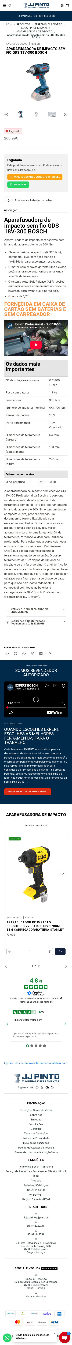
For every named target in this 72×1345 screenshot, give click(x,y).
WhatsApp (20, 184)
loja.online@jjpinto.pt (36, 1217)
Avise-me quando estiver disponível (37, 176)
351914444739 (36, 1234)
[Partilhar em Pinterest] (32, 654)
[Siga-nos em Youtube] (47, 1087)
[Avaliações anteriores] (7, 1024)
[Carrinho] (67, 5)
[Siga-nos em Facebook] (37, 1087)
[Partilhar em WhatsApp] (24, 654)
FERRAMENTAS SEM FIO (48, 24)
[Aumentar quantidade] (50, 951)
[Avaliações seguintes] (65, 1024)
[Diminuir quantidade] (10, 951)
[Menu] (4, 5)
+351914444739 (36, 1226)
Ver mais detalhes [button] (36, 1296)
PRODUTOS (23, 24)
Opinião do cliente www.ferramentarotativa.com (35, 1063)
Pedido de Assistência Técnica (36, 1147)
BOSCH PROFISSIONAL (34, 28)
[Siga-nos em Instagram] (32, 1087)
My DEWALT (36, 1194)
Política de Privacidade (36, 1138)
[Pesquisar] (9, 5)
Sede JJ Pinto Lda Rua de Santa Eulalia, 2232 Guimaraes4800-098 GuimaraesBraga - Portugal (36, 1283)
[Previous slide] (6, 114)
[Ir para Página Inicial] (36, 5)
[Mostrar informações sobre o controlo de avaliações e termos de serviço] (61, 998)
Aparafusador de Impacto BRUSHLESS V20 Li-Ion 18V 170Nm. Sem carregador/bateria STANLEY (35, 925)
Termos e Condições (36, 1133)
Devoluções (36, 1124)
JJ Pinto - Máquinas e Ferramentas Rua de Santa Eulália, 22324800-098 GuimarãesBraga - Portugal (36, 1247)
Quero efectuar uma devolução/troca (36, 1152)
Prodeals (36, 1180)
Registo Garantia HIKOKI (36, 1199)
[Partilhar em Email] (41, 654)
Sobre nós (36, 1114)
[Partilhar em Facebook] (7, 654)
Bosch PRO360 (36, 1189)
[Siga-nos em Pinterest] (52, 1087)
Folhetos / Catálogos (36, 1185)
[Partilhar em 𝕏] (16, 654)
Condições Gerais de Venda (36, 1110)
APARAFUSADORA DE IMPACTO (34, 32)
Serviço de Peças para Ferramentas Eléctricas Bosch (36, 1171)
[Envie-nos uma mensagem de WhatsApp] (7, 1337)
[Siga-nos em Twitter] (42, 1087)
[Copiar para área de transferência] (49, 654)
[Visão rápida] (62, 873)
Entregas (36, 1119)
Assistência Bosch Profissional (36, 1166)
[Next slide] (65, 114)
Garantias (36, 1128)
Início (9, 24)
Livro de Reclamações (36, 1142)
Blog (36, 1175)
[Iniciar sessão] (62, 5)
